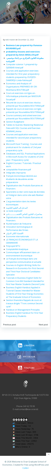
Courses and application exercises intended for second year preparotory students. (23, 137)
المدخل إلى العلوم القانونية (17, 207)
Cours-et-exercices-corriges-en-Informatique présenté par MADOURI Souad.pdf (23, 96)
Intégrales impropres (16, 172)
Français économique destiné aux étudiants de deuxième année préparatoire (21, 179)
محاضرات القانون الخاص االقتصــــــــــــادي (24, 214)
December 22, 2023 (26, 39)
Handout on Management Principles (23, 309)
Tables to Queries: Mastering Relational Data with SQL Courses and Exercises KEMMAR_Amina (24, 128)
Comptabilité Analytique (17, 249)
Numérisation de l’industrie (18, 223)
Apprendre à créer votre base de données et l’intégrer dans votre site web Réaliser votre (25, 195)
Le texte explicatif (14, 211)
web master (10, 39)
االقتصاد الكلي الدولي (14, 233)
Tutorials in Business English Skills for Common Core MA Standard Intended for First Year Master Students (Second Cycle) (25, 281)
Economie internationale (17, 236)
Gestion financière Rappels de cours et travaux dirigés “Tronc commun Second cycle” (24, 303)
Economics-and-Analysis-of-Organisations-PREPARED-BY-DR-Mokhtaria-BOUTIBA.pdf (21, 86)
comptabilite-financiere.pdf (18, 169)
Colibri (26, 468)
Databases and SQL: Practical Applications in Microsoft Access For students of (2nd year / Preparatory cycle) (25, 156)
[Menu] (46, 5)
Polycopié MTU (13, 246)
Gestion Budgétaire (15, 121)
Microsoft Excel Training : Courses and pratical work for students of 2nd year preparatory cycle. (24, 147)
